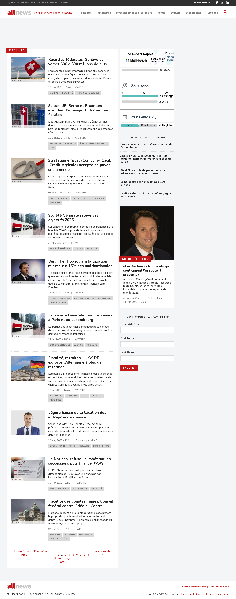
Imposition (85, 534)
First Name (127, 338)
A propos (212, 12)
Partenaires (103, 12)
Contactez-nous (219, 586)
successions (80, 488)
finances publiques (88, 92)
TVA (52, 147)
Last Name (127, 352)
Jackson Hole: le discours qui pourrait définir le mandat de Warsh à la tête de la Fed (145, 158)
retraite (63, 488)
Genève (54, 92)
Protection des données (217, 594)
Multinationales (84, 298)
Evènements (193, 12)
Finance (86, 12)
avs (52, 488)
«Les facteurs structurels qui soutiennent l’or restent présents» (146, 270)
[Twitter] (221, 3)
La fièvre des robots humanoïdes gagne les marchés (145, 195)
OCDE (53, 298)
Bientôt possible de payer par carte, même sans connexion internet (143, 172)
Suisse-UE (55, 143)
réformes (55, 399)
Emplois (175, 12)
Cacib (76, 198)
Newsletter (203, 2)
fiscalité (16, 50)
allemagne (104, 298)
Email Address (129, 324)
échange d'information (93, 143)
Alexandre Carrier (133, 298)
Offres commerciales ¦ (195, 586)
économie (72, 395)
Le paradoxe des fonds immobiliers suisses (142, 183)
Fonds (161, 12)
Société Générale (60, 248)
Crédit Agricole (59, 198)
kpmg (72, 446)
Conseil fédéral (59, 538)
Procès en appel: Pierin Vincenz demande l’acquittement (146, 146)
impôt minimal (101, 446)
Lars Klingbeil (58, 302)
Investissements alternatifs (134, 12)
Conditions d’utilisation (192, 594)
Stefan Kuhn (57, 446)
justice (87, 198)
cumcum (99, 198)
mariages (69, 534)
